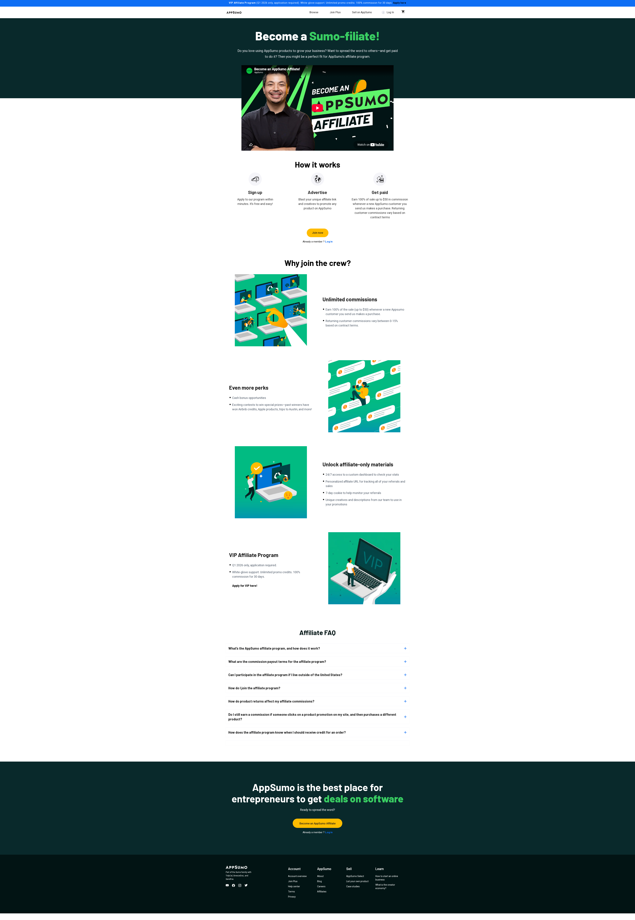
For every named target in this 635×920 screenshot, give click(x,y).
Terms (291, 891)
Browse (313, 12)
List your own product (357, 881)
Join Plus (335, 12)
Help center (294, 886)
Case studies (353, 886)
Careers (321, 886)
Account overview (297, 876)
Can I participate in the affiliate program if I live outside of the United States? (285, 675)
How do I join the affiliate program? (254, 688)
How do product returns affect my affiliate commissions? (271, 701)
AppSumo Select (355, 876)
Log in (329, 241)
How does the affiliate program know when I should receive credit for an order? (287, 732)
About (320, 876)
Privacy (292, 896)
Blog (319, 881)
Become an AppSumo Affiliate (317, 823)
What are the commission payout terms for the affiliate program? (277, 661)
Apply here (399, 2)
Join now (317, 232)
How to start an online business (386, 878)
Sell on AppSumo (362, 12)
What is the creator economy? (385, 886)
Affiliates (321, 891)
